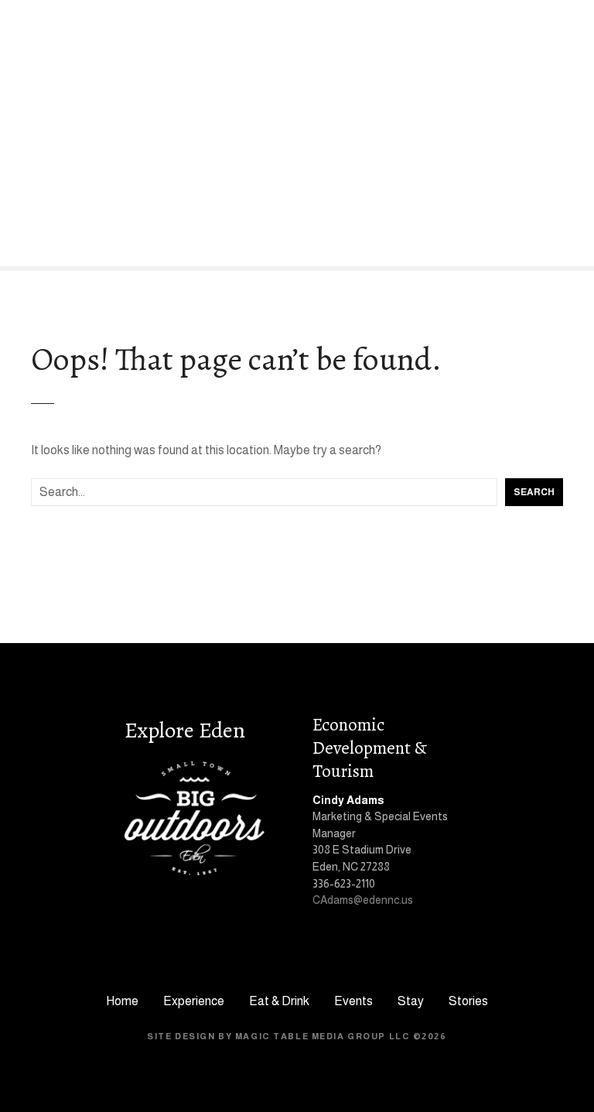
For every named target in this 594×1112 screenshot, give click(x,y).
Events (353, 1001)
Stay (411, 1001)
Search (534, 492)
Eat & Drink (279, 1001)
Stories (468, 1001)
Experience (193, 1001)
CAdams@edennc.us (362, 900)
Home (122, 1001)
